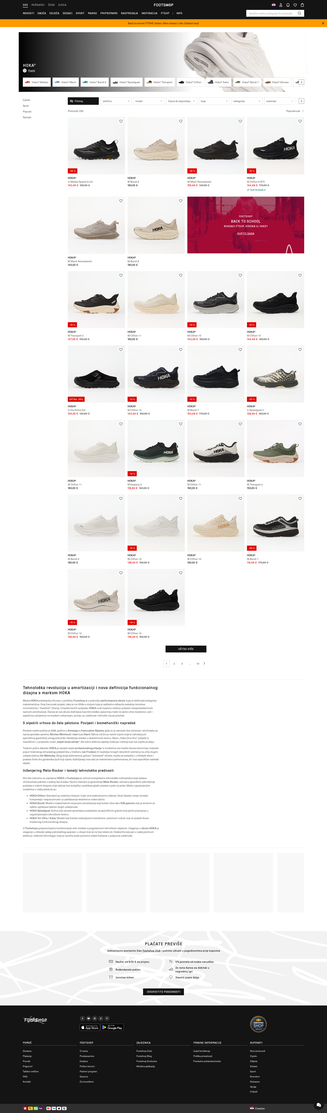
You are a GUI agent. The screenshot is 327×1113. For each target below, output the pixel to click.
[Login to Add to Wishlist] (121, 121)
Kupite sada (245, 233)
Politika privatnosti (202, 1056)
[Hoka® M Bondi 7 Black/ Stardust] (275, 523)
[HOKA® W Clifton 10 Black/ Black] (156, 597)
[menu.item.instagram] (94, 1018)
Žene (51, 4)
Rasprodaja (129, 13)
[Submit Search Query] (299, 13)
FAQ (25, 1076)
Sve (25, 4)
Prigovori (27, 1066)
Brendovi (255, 1076)
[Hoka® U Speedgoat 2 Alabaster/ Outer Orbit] (275, 374)
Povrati (26, 1061)
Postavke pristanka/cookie (207, 1061)
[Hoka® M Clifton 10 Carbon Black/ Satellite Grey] (216, 299)
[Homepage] (50, 1020)
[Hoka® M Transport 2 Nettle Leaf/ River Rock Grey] (275, 448)
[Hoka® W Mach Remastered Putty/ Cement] (96, 225)
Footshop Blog (144, 1056)
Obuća (41, 13)
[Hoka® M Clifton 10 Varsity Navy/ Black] (156, 374)
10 (197, 663)
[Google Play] (112, 1027)
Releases (255, 1081)
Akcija (253, 1086)
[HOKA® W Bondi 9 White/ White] (96, 523)
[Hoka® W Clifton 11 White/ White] (96, 448)
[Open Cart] (302, 5)
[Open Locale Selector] (274, 5)
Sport (80, 13)
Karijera (84, 1061)
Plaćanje (27, 1056)
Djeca (62, 4)
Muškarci (38, 4)
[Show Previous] (205, 663)
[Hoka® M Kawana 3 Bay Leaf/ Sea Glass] (156, 448)
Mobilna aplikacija (145, 1066)
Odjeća (54, 13)
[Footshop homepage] (163, 5)
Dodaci (67, 13)
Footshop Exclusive (146, 1061)
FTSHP (165, 13)
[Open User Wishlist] (295, 5)
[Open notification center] (288, 5)
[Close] (323, 23)
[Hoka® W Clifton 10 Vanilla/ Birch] (216, 523)
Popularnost (293, 111)
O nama (84, 1051)
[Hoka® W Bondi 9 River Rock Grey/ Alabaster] (156, 145)
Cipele (26, 100)
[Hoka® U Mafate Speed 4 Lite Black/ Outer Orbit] (96, 145)
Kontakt (27, 1081)
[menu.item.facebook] (82, 1018)
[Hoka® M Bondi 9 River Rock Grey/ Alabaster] (156, 225)
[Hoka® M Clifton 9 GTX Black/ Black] (275, 145)
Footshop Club (152, 950)
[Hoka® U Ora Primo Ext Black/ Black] (96, 374)
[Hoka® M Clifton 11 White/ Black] (216, 448)
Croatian (260, 1108)
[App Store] (90, 1027)
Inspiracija (149, 13)
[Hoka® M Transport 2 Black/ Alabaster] (96, 299)
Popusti (27, 111)
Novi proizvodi (257, 1051)
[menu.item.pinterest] (107, 1018)
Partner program (88, 1071)
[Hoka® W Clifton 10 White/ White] (156, 523)
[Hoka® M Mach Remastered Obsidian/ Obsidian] (216, 145)
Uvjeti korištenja (201, 1051)
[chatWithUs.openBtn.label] (319, 1105)
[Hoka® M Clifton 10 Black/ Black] (275, 299)
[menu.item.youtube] (88, 1018)
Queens (84, 1076)
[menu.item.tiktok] (101, 1018)
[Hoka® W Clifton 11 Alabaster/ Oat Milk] (156, 299)
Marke (92, 13)
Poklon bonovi (87, 1066)
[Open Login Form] (281, 5)
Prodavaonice (87, 1056)
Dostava (27, 1051)
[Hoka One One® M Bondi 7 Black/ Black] (216, 374)
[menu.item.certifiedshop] (258, 1024)
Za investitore (87, 1081)
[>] (301, 82)
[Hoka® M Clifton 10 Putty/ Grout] (96, 597)
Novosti (28, 13)
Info (179, 13)
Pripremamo (109, 13)
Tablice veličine (31, 1071)
